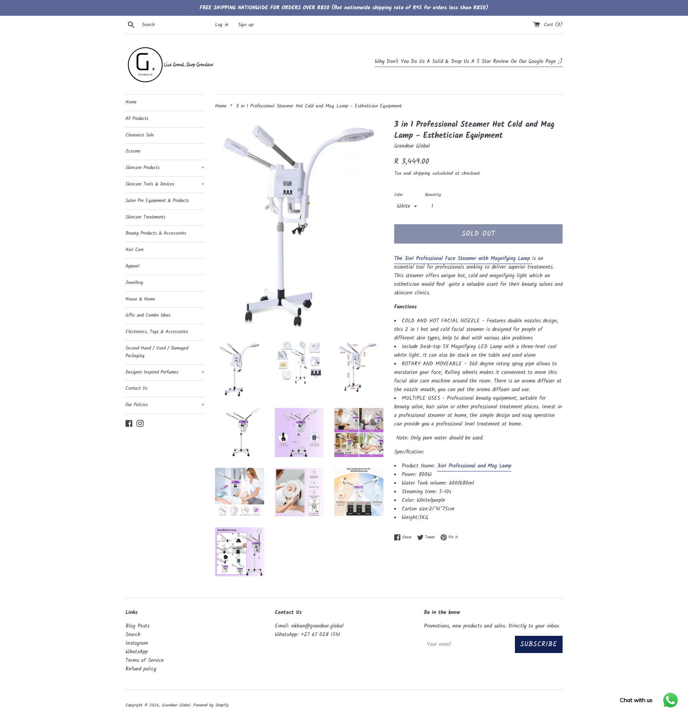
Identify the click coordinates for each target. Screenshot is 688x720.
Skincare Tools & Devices (164, 184)
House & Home (140, 299)
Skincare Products (164, 168)
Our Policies (164, 405)
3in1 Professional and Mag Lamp (474, 466)
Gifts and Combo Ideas (148, 315)
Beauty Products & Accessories (155, 233)
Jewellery (134, 283)
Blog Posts (137, 626)
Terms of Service (144, 660)
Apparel (132, 266)
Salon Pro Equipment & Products (157, 201)
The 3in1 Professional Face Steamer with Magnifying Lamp (462, 258)
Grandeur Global (176, 705)
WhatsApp (136, 652)
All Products (137, 119)
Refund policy (140, 669)
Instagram (136, 643)
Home (131, 102)
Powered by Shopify (211, 705)
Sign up (246, 25)
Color (398, 194)
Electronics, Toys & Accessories (156, 332)
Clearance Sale (139, 135)
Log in (221, 25)
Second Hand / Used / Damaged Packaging (156, 352)
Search (132, 634)
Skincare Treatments (145, 217)
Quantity (433, 194)
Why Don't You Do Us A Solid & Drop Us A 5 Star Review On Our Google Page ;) (469, 61)
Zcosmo (132, 151)
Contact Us (136, 388)
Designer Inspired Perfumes (164, 372)
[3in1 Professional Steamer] (531, 259)
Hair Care (134, 250)
